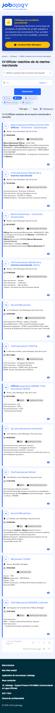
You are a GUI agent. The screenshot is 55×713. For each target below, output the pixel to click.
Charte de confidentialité (13, 698)
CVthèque (13, 56)
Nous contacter (9, 680)
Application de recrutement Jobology (18, 675)
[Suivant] (44, 642)
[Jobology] (15, 6)
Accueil (4, 56)
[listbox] (27, 100)
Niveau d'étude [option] (11, 102)
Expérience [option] (30, 98)
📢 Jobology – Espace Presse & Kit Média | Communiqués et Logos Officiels (27, 687)
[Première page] (33, 642)
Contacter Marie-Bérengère (27, 45)
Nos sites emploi (9, 670)
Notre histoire (8, 665)
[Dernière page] (49, 642)
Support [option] (26, 102)
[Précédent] (38, 642)
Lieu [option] (17, 98)
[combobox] (27, 73)
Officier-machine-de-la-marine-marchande (35, 56)
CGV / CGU (6, 693)
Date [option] (7, 98)
